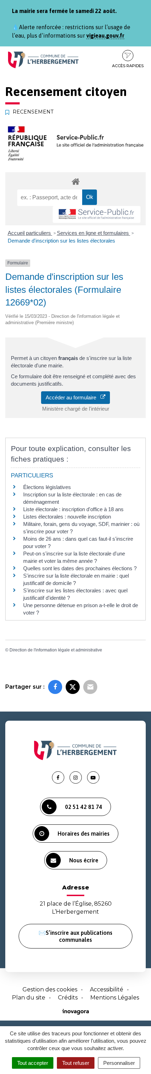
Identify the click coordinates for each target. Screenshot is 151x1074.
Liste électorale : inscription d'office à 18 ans (73, 509)
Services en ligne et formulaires (93, 233)
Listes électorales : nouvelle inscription (67, 517)
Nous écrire (83, 860)
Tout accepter (32, 1063)
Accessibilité (106, 989)
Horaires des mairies (84, 833)
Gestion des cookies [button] (49, 989)
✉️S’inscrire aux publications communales (75, 936)
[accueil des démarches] (75, 181)
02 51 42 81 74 (83, 807)
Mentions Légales (114, 997)
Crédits (68, 997)
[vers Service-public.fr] (96, 214)
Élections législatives (47, 487)
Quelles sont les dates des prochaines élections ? (80, 568)
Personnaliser (119, 1063)
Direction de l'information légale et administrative (55, 650)
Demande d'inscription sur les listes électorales (61, 241)
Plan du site (28, 997)
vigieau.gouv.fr (105, 35)
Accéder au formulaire (73, 397)
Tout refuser (75, 1063)
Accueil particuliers (30, 233)
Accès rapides (128, 65)
